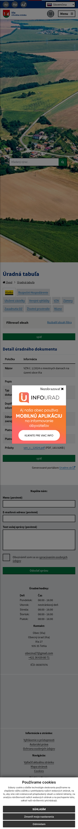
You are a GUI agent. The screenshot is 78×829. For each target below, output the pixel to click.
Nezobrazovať (50, 389)
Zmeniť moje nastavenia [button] (39, 816)
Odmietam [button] (39, 824)
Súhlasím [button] (39, 809)
